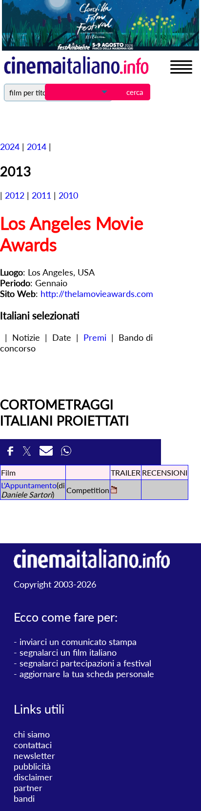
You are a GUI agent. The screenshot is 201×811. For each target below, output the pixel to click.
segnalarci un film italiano (68, 652)
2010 (68, 195)
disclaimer (33, 777)
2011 (41, 195)
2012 (14, 195)
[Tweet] (28, 452)
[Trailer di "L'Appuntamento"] (114, 490)
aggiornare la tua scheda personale (87, 673)
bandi (24, 798)
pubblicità (32, 766)
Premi (94, 337)
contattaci (33, 744)
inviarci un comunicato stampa (78, 641)
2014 (36, 146)
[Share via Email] (48, 452)
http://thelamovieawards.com (96, 293)
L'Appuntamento (29, 485)
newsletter (34, 755)
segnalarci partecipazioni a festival (85, 663)
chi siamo (32, 734)
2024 (10, 146)
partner (28, 787)
